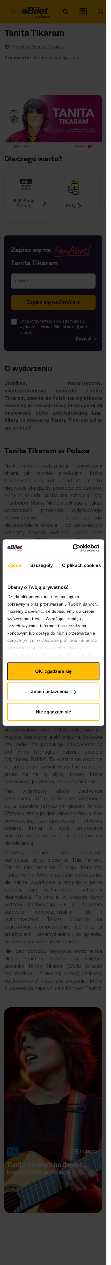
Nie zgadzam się (53, 711)
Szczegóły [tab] (41, 565)
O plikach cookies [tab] (81, 565)
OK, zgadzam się (53, 671)
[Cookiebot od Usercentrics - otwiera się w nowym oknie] (74, 548)
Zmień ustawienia (49, 691)
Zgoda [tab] (14, 565)
